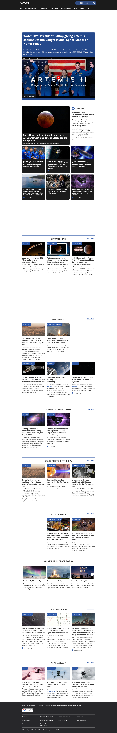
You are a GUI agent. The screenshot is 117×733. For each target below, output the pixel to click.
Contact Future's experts (46, 716)
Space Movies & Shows (54, 519)
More (88, 8)
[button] (92, 3)
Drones (25, 668)
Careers (24, 723)
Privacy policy (80, 716)
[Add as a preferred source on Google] (27, 710)
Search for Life (27, 614)
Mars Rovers (26, 324)
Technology (51, 465)
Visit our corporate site (74, 705)
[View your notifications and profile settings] (87, 3)
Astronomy (44, 8)
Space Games (76, 519)
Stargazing (54, 8)
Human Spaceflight (78, 465)
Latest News (80, 108)
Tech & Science (79, 8)
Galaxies (25, 414)
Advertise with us (62, 720)
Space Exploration (31, 8)
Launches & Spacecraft (54, 324)
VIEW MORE (90, 238)
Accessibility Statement (46, 720)
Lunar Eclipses (51, 243)
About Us (24, 716)
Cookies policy (26, 720)
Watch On (25, 96)
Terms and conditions (64, 716)
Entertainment (66, 8)
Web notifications (81, 720)
